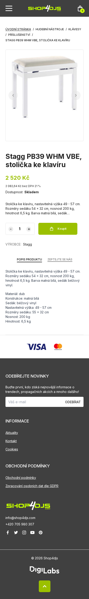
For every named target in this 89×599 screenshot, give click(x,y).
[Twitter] (16, 532)
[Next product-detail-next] (76, 95)
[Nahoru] (44, 586)
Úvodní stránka (18, 29)
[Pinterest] (40, 532)
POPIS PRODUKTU (29, 259)
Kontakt (11, 441)
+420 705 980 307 (19, 524)
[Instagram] (24, 532)
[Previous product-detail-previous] (13, 95)
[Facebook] (7, 532)
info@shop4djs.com (20, 518)
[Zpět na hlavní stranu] (44, 506)
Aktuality (11, 433)
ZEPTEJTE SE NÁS (59, 259)
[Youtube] (32, 532)
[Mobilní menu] (8, 8)
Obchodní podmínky (20, 478)
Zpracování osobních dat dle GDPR (31, 486)
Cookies (11, 449)
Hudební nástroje (50, 29)
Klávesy (74, 29)
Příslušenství (19, 34)
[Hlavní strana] (44, 8)
